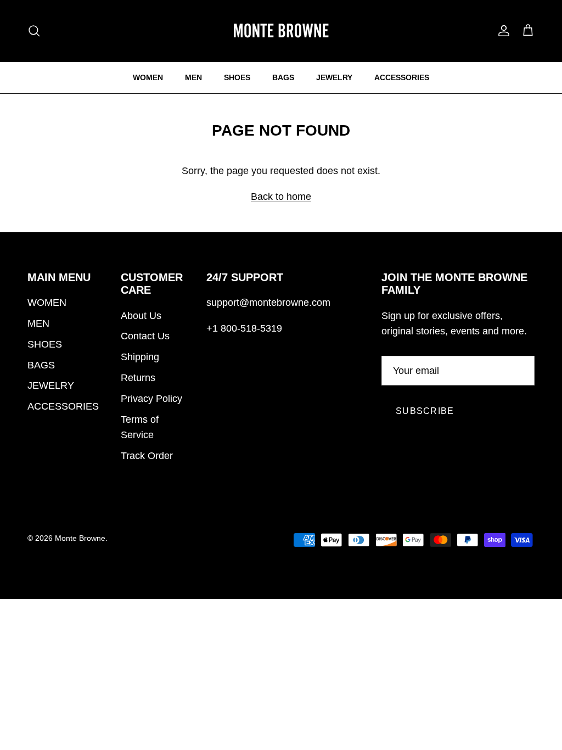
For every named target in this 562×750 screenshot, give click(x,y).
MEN (193, 77)
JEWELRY (334, 77)
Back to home (281, 196)
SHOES (237, 77)
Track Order (147, 455)
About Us (141, 315)
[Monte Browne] (281, 31)
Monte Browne (80, 538)
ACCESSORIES (401, 77)
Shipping (140, 356)
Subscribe (425, 411)
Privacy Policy (151, 398)
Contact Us (145, 336)
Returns (138, 377)
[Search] (34, 30)
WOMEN (148, 77)
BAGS (283, 77)
